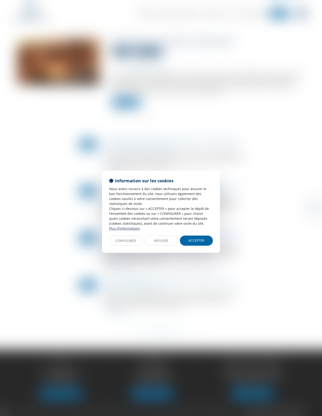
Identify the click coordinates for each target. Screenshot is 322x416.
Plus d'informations (124, 228)
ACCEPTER (196, 240)
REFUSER (161, 240)
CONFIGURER (125, 240)
